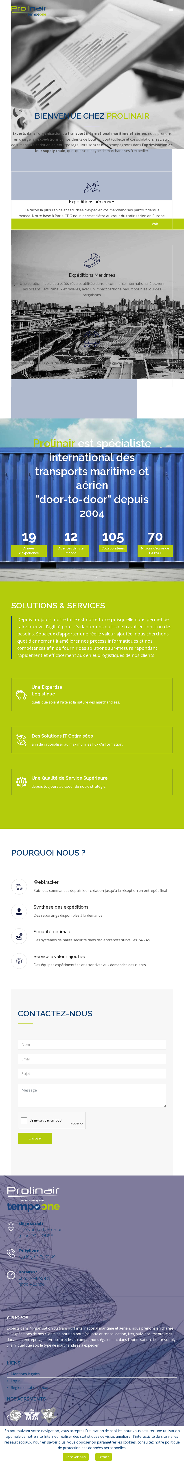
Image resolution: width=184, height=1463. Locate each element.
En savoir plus (76, 1457)
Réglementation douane (30, 1387)
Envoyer (35, 1138)
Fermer (103, 1457)
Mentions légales (25, 1373)
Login (15, 1380)
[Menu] (171, 9)
